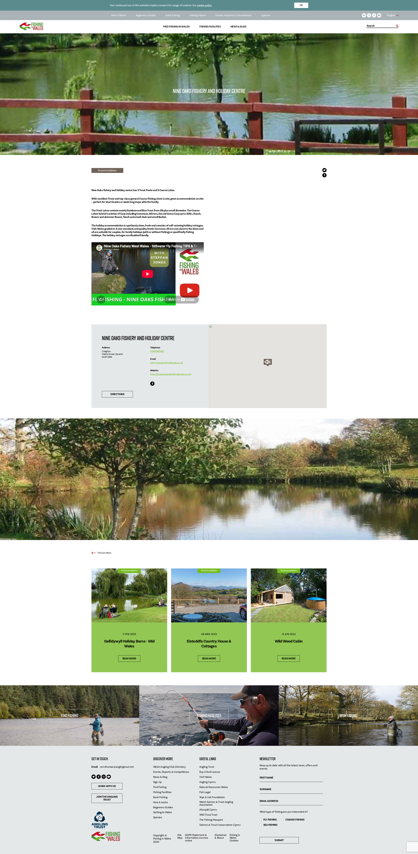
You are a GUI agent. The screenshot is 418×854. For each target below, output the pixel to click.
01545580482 (157, 351)
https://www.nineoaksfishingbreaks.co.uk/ (170, 374)
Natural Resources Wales (213, 787)
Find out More (104, 552)
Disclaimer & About (221, 836)
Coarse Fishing (295, 819)
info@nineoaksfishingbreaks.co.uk (166, 362)
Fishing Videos (198, 15)
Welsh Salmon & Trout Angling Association (216, 803)
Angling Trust (206, 767)
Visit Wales (205, 777)
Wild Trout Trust (208, 814)
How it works (160, 802)
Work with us (107, 786)
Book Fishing (173, 15)
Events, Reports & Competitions (234, 15)
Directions (117, 394)
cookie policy (204, 5)
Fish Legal (205, 792)
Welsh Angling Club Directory (169, 767)
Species (265, 15)
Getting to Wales (162, 812)
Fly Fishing (270, 819)
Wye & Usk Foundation (212, 797)
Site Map (179, 836)
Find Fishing (69, 715)
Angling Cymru (207, 782)
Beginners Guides (146, 15)
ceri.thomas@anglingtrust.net (117, 767)
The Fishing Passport (211, 820)
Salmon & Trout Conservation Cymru (220, 825)
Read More (129, 658)
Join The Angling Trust (107, 798)
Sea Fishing (270, 825)
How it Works (118, 15)
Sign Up (157, 782)
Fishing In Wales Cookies (235, 838)
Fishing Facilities (210, 26)
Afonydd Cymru (208, 809)
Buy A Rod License (209, 772)
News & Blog (238, 26)
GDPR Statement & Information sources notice (196, 838)
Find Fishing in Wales (176, 26)
